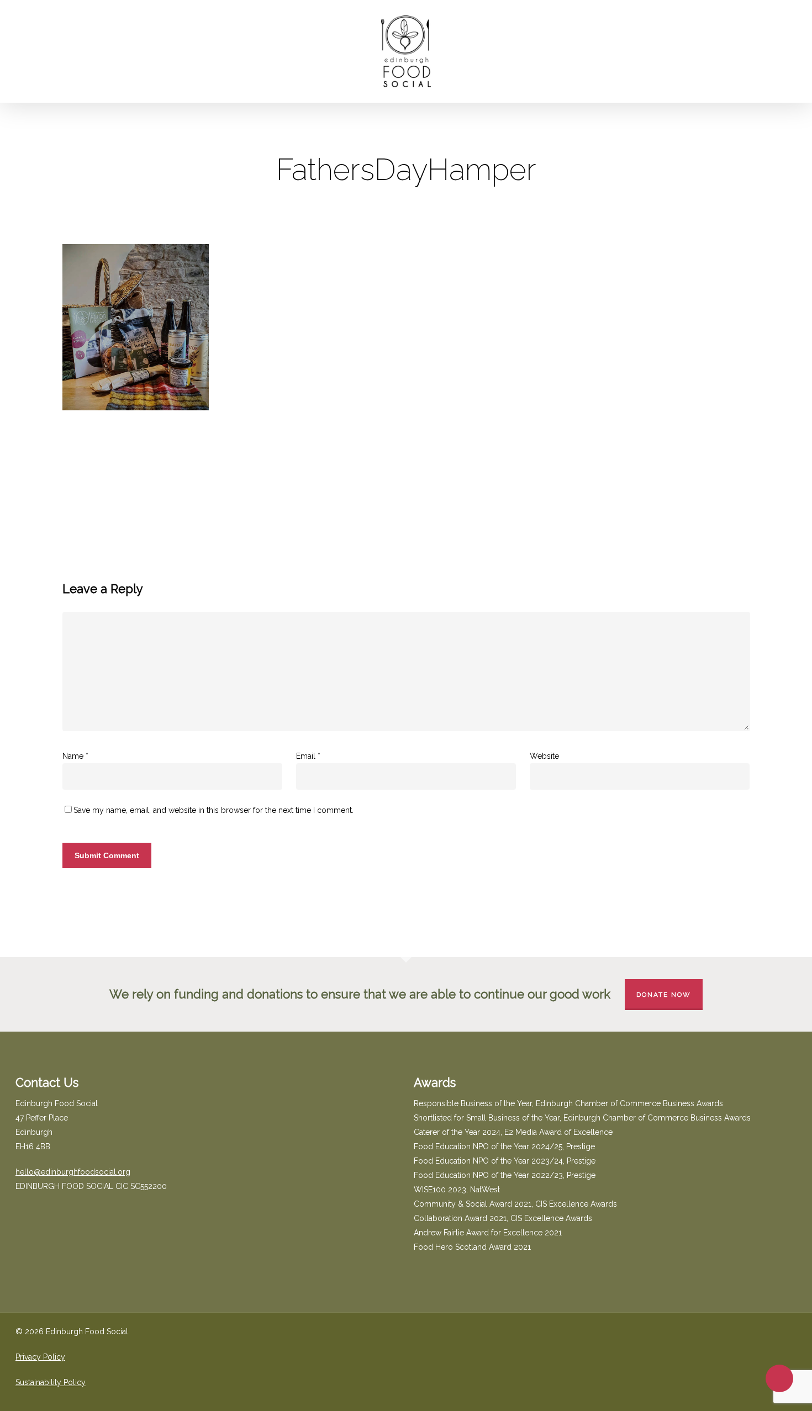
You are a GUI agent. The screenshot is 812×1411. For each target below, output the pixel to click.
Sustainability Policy (50, 1382)
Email (308, 756)
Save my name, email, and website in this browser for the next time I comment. (213, 810)
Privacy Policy (40, 1356)
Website (544, 756)
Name (75, 756)
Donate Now (663, 994)
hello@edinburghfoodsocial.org (72, 1171)
